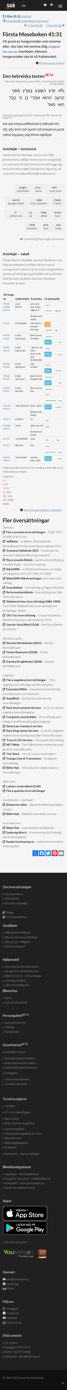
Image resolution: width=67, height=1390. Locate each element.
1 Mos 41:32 (54, 25)
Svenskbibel (13, 587)
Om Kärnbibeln (14, 894)
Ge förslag (12, 1283)
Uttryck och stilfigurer (18, 941)
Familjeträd (12, 1031)
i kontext (18, 16)
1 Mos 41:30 (35, 25)
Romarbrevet (13, 1138)
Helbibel (10, 1106)
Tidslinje (9, 1027)
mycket (32, 226)
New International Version (23, 707)
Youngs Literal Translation (23, 758)
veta (38, 189)
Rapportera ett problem (51, 62)
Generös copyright (16, 903)
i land (57, 202)
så (30, 214)
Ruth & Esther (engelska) (19, 1123)
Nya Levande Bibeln (19, 560)
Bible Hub (12, 767)
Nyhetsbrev (13, 1322)
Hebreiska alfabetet (17, 1079)
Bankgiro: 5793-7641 (17, 1347)
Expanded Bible (16, 689)
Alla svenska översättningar (21, 937)
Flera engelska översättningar (25, 680)
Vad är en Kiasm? (15, 946)
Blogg (10, 912)
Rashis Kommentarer (19, 841)
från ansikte (39, 202)
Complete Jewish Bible (20, 717)
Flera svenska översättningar (25, 532)
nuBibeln (11, 541)
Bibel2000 (12, 569)
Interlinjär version (15, 1052)
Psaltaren (10, 1147)
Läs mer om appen (16, 1242)
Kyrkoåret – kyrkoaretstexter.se (24, 1183)
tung (58, 226)
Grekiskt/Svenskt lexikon (20, 1058)
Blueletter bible (16, 804)
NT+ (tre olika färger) (17, 1112)
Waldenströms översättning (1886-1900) (32, 601)
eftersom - (15, 214)
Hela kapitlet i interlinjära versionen (27, 20)
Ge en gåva (11, 1342)
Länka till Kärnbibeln (17, 985)
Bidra (10, 1288)
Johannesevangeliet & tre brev (23, 1133)
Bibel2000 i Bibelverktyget (23, 578)
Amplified (12, 698)
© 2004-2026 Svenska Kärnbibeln (23, 1377)
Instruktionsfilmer (16, 917)
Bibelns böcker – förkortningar (23, 975)
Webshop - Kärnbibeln (22, 1356)
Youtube (11, 1317)
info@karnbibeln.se (17, 1279)
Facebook (12, 1313)
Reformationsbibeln (19, 592)
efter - (43, 214)
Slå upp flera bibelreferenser (22, 971)
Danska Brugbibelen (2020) (23, 661)
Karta (8, 997)
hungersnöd (16, 202)
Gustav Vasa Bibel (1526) (22, 624)
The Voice (12, 753)
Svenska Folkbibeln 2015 (22, 550)
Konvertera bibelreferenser (22, 966)
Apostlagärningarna (16, 1142)
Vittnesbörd (12, 898)
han (57, 214)
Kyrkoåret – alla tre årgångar (22, 1153)
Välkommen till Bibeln (17, 932)
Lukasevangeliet (14, 1128)
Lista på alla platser (16, 1002)
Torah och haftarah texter (20, 1187)
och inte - (54, 189)
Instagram (12, 1308)
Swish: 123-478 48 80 (18, 1351)
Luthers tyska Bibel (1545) (23, 786)
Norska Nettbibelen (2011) (23, 643)
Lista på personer (15, 1022)
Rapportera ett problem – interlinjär (42, 509)
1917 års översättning (20, 615)
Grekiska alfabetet (16, 1084)
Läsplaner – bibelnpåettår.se (22, 1174)
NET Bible (12, 744)
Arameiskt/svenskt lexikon (20, 1063)
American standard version (23, 726)
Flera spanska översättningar (25, 790)
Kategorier (11, 1072)
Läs (24, 5)
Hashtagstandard (15, 980)
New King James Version (21, 730)
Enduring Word (15, 832)
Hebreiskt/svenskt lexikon (20, 1067)
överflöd (23, 189)
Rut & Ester (12, 1118)
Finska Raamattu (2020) (21, 652)
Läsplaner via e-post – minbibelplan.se (27, 1178)
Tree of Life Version (19, 740)
